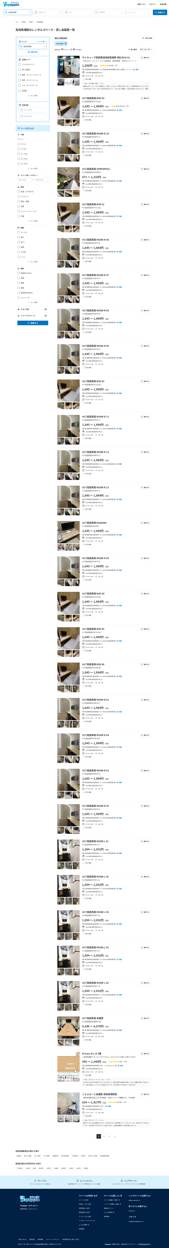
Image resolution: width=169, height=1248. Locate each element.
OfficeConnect (133, 1200)
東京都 (24, 22)
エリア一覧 (40, 42)
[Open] (29, 12)
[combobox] (16, 12)
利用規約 (81, 1229)
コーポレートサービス (86, 1221)
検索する (161, 12)
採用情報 (40, 1239)
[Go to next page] (114, 1136)
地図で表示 (34, 52)
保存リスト (142, 4)
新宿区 (31, 22)
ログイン (153, 4)
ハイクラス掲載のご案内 (111, 1204)
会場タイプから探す (85, 1204)
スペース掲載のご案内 (111, 1200)
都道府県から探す (84, 1212)
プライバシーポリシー (53, 1239)
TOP (17, 22)
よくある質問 (83, 1225)
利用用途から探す (84, 1208)
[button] (32, 64)
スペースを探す (84, 1200)
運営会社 (32, 1239)
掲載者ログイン (108, 1208)
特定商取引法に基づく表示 (70, 1239)
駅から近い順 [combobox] (145, 49)
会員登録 (163, 4)
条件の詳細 (148, 38)
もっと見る (34, 96)
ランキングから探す (85, 1216)
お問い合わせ (22, 1239)
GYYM (131, 1211)
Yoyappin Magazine (135, 1221)
